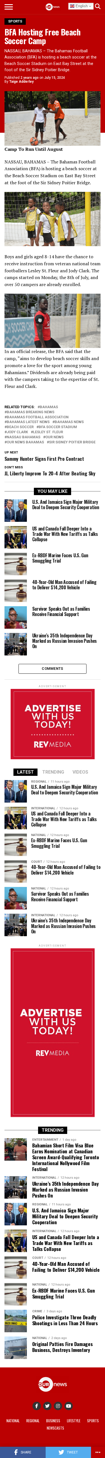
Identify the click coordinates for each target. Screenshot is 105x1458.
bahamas (49, 407)
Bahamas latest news (28, 422)
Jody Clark (17, 432)
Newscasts (55, 1428)
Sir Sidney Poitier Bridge (72, 442)
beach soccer (20, 427)
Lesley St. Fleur (48, 432)
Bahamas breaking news (30, 412)
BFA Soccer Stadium (58, 427)
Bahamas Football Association (38, 417)
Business (53, 1420)
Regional (32, 1420)
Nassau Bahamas (23, 437)
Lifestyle (73, 1420)
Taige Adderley (21, 82)
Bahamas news (69, 422)
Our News (54, 437)
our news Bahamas (25, 442)
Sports (93, 1420)
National (13, 1420)
